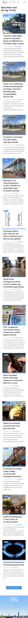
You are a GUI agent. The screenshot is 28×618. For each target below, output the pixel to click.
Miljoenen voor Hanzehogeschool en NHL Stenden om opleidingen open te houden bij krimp (11, 185)
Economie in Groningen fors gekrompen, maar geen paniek (12, 139)
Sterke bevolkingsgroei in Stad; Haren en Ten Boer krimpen (12, 519)
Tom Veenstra (18, 46)
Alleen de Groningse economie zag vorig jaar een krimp (11, 425)
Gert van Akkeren (20, 145)
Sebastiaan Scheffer (18, 337)
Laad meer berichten (14, 587)
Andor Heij (16, 567)
